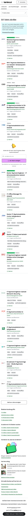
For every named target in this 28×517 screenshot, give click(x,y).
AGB (24, 500)
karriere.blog (5, 461)
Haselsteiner (4, 486)
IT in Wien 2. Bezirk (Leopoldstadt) (10, 435)
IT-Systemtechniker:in (15, 312)
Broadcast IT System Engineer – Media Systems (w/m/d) (16, 364)
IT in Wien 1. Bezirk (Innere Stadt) (10, 427)
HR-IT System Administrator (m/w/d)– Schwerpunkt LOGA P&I (16, 65)
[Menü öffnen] (2, 2)
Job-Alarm (24, 6)
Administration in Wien (7, 415)
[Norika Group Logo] (13, 511)
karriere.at (17, 481)
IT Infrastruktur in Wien (7, 417)
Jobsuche (4, 6)
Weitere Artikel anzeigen (7, 477)
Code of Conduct (22, 504)
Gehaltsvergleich (6, 457)
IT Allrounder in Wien (6, 420)
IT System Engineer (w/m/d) (16, 345)
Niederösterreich (18, 241)
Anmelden (22, 2)
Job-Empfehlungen (13, 6)
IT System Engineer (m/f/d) (16, 85)
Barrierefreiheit (12, 504)
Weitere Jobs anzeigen (14, 402)
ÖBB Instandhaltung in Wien (8, 489)
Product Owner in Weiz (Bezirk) (9, 492)
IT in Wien (3, 412)
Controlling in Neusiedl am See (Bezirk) (11, 494)
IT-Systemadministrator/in (16, 384)
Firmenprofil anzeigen (8, 32)
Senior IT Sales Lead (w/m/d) (17, 234)
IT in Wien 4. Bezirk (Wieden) (8, 430)
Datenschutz (4, 504)
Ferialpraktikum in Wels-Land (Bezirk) (11, 484)
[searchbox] (14, 13)
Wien (14, 20)
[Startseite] (8, 2)
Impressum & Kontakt (17, 500)
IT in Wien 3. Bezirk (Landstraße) (9, 432)
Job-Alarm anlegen (14, 160)
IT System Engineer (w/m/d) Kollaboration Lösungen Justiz (16, 257)
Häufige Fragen (6, 500)
